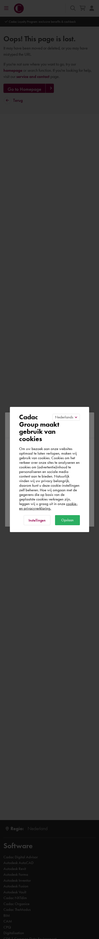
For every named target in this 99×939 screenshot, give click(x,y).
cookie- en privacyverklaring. (48, 506)
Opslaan (67, 520)
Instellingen (37, 520)
